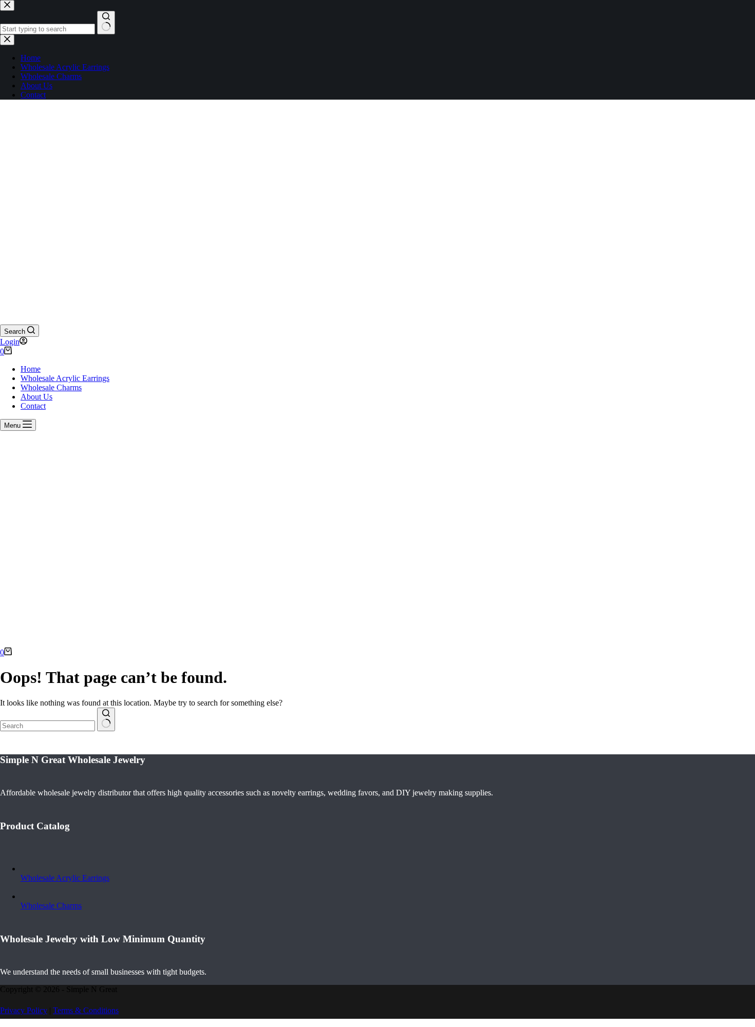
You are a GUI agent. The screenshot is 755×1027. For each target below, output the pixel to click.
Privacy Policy (23, 1010)
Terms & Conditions (86, 1010)
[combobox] (47, 725)
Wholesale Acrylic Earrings (65, 378)
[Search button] (106, 719)
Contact (33, 406)
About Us (36, 396)
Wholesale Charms (51, 387)
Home (31, 369)
